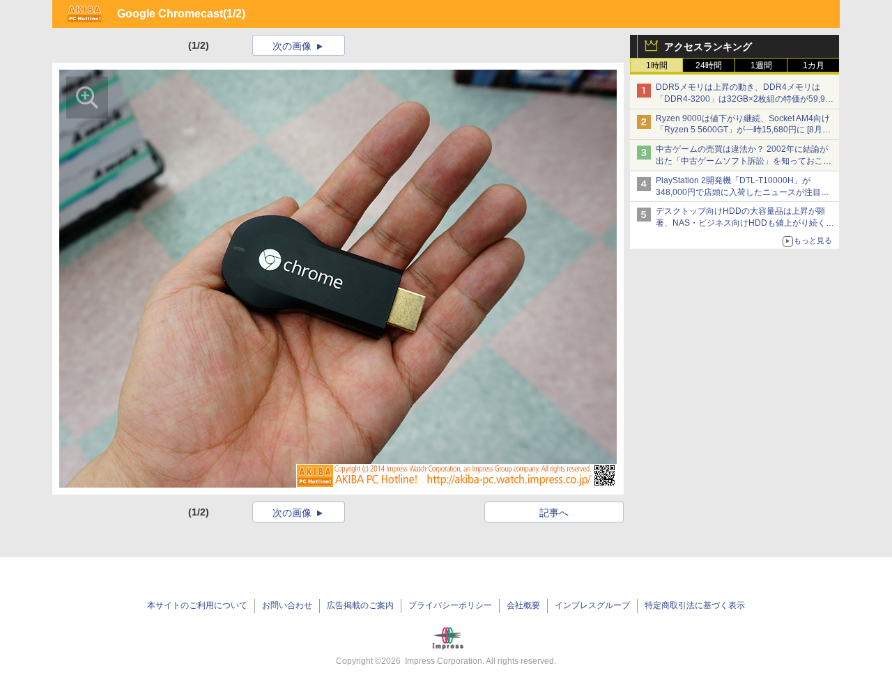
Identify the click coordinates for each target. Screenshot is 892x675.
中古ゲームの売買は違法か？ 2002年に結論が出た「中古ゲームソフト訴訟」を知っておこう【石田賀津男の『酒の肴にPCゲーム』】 (743, 161)
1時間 (657, 65)
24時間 (708, 65)
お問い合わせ (287, 605)
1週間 (761, 65)
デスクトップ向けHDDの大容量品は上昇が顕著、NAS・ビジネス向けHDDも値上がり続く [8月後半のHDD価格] (745, 223)
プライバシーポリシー (450, 605)
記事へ (554, 512)
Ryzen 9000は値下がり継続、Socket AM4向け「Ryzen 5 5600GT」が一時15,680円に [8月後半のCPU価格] (743, 130)
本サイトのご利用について (197, 605)
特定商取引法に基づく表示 (695, 605)
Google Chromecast (170, 14)
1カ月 (813, 65)
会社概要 (523, 605)
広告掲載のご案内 (360, 605)
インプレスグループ (592, 605)
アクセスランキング (708, 46)
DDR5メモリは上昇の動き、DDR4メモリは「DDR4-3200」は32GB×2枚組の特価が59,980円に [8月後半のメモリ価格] (745, 99)
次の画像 (292, 46)
